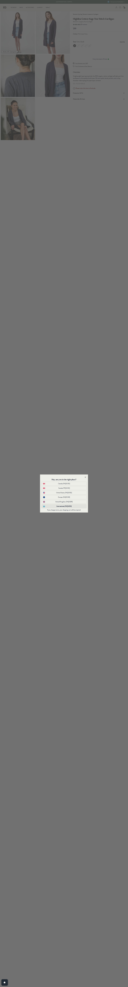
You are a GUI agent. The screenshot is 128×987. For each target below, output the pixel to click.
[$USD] (64, 493)
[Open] (4, 982)
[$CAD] (64, 484)
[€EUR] (64, 497)
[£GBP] (64, 502)
